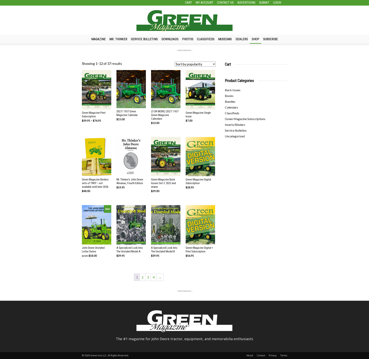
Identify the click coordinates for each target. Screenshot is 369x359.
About (249, 355)
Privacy (273, 355)
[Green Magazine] (184, 21)
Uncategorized (235, 136)
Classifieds (205, 39)
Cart (188, 2)
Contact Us (225, 2)
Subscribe (270, 39)
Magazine (98, 39)
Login (277, 2)
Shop (255, 39)
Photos (187, 39)
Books (229, 96)
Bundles (230, 101)
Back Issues (232, 90)
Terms (283, 355)
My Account (204, 2)
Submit (264, 2)
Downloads (170, 39)
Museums (225, 39)
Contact (261, 355)
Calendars (231, 107)
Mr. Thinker (118, 39)
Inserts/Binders (235, 124)
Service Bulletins (144, 39)
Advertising (246, 2)
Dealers (242, 39)
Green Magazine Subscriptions (245, 119)
